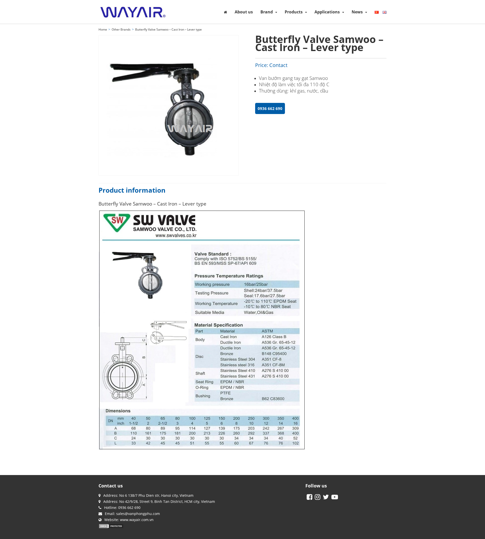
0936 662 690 (270, 108)
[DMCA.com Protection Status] (111, 525)
